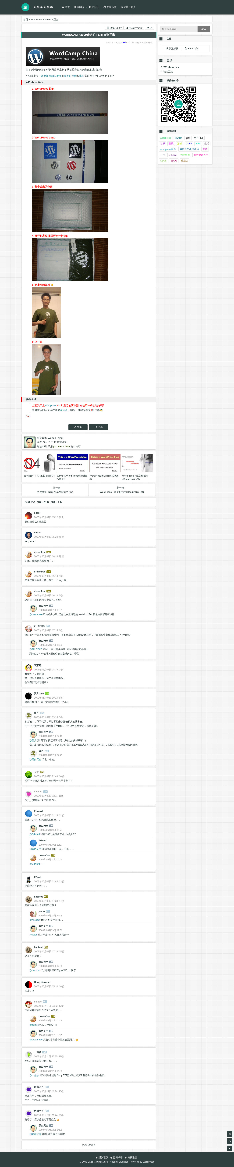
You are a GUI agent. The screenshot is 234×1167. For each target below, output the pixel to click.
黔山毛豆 (39, 1087)
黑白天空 (43, 605)
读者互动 (168, 71)
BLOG (173, 160)
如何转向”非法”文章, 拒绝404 (39, 475)
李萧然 (37, 665)
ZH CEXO (39, 626)
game (189, 143)
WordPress (149, 1161)
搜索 (203, 29)
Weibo (51, 438)
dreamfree (39, 552)
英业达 (184, 160)
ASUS (163, 160)
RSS (198, 143)
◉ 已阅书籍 (116, 1157)
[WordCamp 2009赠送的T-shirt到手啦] (92, 112)
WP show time (171, 67)
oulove (35, 1024)
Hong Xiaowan (42, 982)
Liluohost (123, 1161)
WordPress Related (41, 19)
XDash (37, 877)
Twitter (59, 438)
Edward (38, 811)
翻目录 (81, 7)
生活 (206, 143)
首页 (67, 7)
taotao (37, 532)
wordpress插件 (168, 149)
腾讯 (171, 143)
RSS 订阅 (192, 48)
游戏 (179, 143)
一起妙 (37, 1052)
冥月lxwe (39, 693)
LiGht (37, 513)
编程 (188, 137)
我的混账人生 (201, 155)
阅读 (205, 149)
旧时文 (95, 7)
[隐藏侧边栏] (229, 1134)
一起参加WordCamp (49, 75)
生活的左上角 (101, 1161)
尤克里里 (185, 155)
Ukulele (173, 155)
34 (150, 28)
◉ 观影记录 (102, 1157)
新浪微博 (174, 48)
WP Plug (198, 137)
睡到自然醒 (70, 75)
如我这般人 (130, 7)
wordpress (51, 405)
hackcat (38, 896)
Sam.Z (46, 442)
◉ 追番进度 (131, 1157)
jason (42, 911)
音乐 (162, 143)
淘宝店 (64, 410)
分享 (100, 427)
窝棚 (81, 75)
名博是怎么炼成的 (189, 149)
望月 (36, 713)
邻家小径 (111, 7)
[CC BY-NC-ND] (62, 446)
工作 (162, 155)
